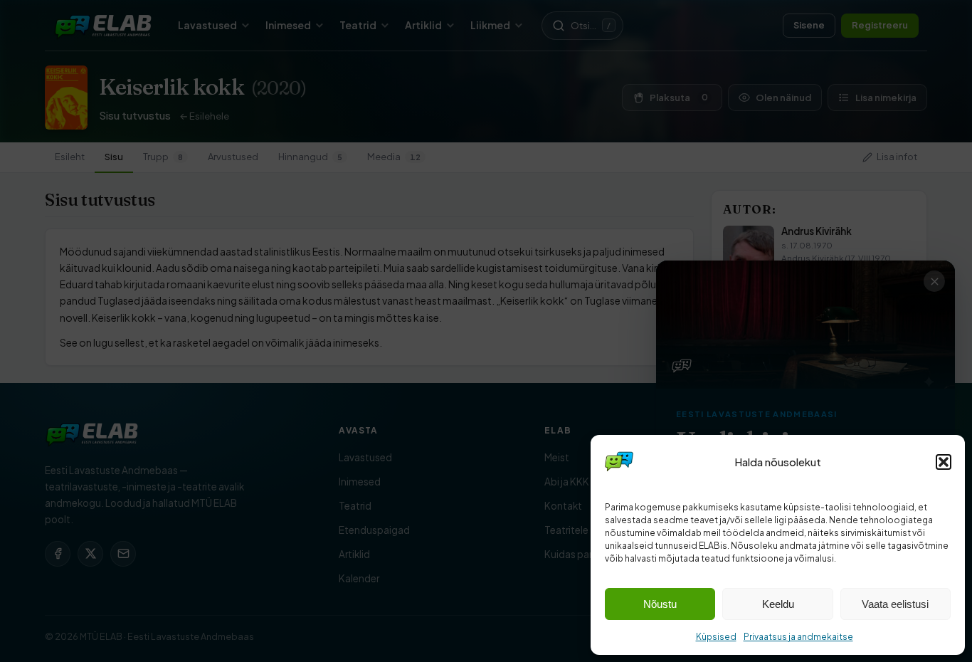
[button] (943, 462)
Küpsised (716, 636)
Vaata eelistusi (895, 604)
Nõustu (660, 604)
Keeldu (778, 604)
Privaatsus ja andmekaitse (798, 636)
